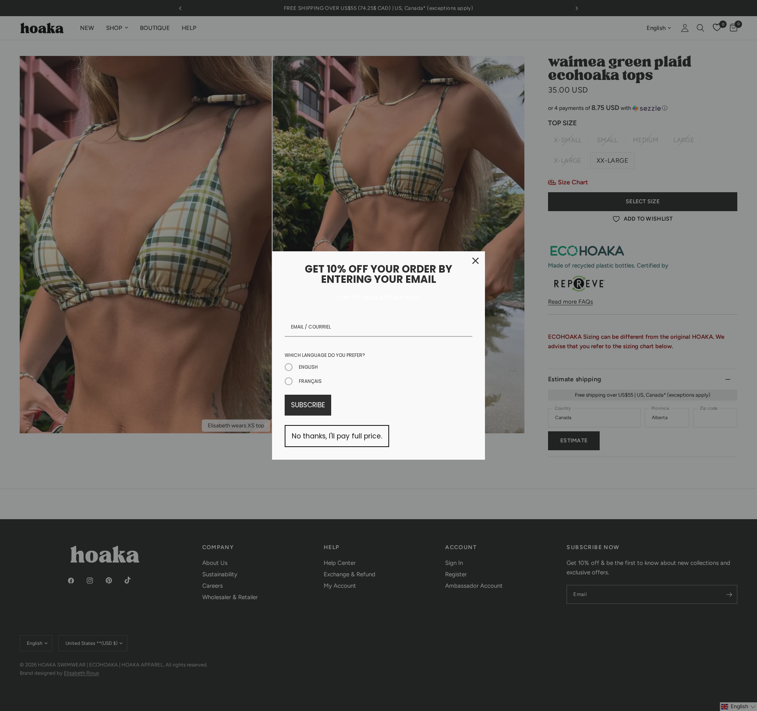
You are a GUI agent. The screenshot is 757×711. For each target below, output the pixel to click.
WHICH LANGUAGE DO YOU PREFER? (325, 355)
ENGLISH (308, 367)
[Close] (475, 260)
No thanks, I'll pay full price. (337, 436)
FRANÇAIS (310, 381)
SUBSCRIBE (308, 405)
